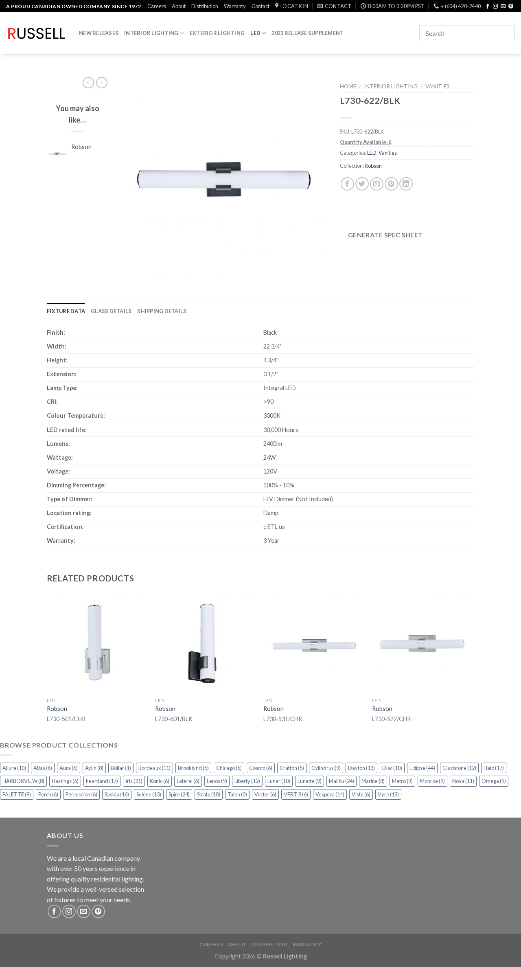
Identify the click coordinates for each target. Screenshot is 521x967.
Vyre (388, 794)
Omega (494, 781)
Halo (494, 768)
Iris (133, 781)
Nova (463, 781)
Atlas (42, 768)
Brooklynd (193, 768)
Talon (237, 794)
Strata (208, 794)
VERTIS (296, 794)
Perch (48, 794)
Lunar (278, 781)
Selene (148, 794)
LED (255, 33)
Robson (373, 165)
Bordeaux (154, 768)
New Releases (98, 33)
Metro (402, 781)
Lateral (188, 781)
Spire (179, 794)
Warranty (235, 6)
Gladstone (459, 768)
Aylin (94, 768)
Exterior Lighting (217, 33)
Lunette (310, 781)
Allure (14, 768)
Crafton (292, 768)
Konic (159, 781)
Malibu (341, 781)
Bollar (121, 768)
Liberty (247, 781)
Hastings (65, 781)
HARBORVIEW (23, 781)
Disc (392, 768)
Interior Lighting (151, 33)
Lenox (217, 781)
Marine (373, 781)
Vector (265, 794)
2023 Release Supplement (307, 33)
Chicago (229, 768)
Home (348, 86)
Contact (260, 6)
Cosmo (260, 768)
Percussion (81, 794)
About (179, 6)
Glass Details (111, 311)
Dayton (361, 768)
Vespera (329, 794)
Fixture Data (66, 311)
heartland (102, 781)
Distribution (204, 6)
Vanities (437, 86)
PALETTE (16, 794)
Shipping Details (161, 311)
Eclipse (422, 768)
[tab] (66, 311)
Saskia (117, 794)
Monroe (432, 781)
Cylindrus (326, 768)
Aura (68, 768)
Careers (156, 6)
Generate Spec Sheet (385, 235)
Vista (361, 794)
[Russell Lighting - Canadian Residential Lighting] (36, 33)
